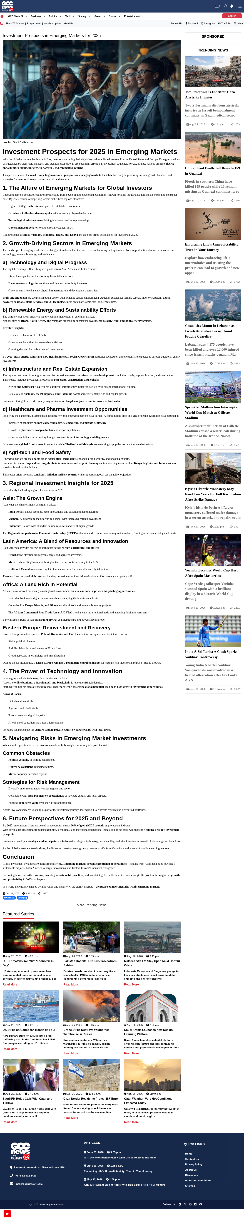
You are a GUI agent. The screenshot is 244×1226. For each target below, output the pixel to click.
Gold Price (70, 23)
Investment (9, 897)
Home (188, 1153)
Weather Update (52, 23)
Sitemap (190, 1185)
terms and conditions (198, 1180)
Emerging (22, 897)
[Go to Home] (7, 1213)
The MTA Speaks (15, 23)
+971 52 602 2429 (26, 1175)
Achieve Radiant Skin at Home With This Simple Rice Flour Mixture (124, 1184)
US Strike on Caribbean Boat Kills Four (29, 1029)
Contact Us (192, 1159)
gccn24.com (37, 1204)
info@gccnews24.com (29, 1183)
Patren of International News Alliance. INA (39, 1167)
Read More (10, 984)
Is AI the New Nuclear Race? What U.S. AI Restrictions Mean (120, 1157)
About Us (191, 1169)
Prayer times (34, 23)
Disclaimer (191, 1175)
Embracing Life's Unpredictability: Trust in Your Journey (118, 1171)
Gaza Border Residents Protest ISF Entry (91, 1098)
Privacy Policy (193, 1164)
